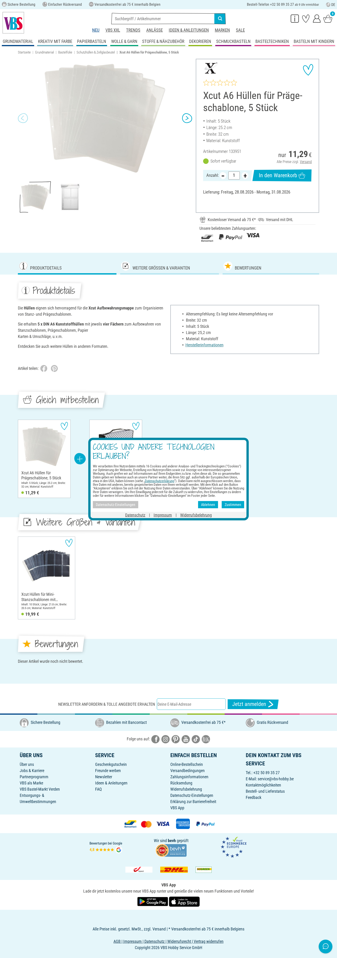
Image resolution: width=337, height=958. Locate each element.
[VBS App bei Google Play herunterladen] (153, 901)
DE (333, 5)
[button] (23, 118)
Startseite (24, 52)
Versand (306, 162)
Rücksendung (181, 783)
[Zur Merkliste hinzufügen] (308, 70)
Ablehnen (208, 504)
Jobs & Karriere (32, 770)
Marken (222, 30)
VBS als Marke (31, 783)
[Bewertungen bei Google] (106, 846)
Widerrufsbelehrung (186, 789)
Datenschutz (135, 515)
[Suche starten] (220, 18)
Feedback (253, 797)
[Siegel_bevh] (171, 850)
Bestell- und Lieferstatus (265, 791)
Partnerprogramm (34, 776)
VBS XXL (112, 30)
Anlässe (154, 30)
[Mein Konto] (316, 18)
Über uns (27, 764)
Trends (133, 30)
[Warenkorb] (327, 18)
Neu (95, 30)
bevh (172, 840)
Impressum (163, 515)
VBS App (177, 807)
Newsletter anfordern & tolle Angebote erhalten (106, 704)
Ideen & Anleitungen (189, 30)
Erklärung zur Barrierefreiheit (193, 801)
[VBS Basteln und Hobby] (13, 22)
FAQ (98, 789)
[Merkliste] (305, 18)
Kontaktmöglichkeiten (263, 785)
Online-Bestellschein (186, 764)
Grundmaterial (44, 52)
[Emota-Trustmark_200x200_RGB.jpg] (233, 846)
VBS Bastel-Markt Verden (40, 789)
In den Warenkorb (278, 175)
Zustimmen (233, 504)
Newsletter (103, 776)
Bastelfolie (65, 52)
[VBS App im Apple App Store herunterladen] (184, 901)
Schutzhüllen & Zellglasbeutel (96, 52)
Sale (240, 30)
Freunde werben (108, 770)
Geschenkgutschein (111, 764)
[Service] (294, 18)
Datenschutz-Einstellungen (191, 795)
